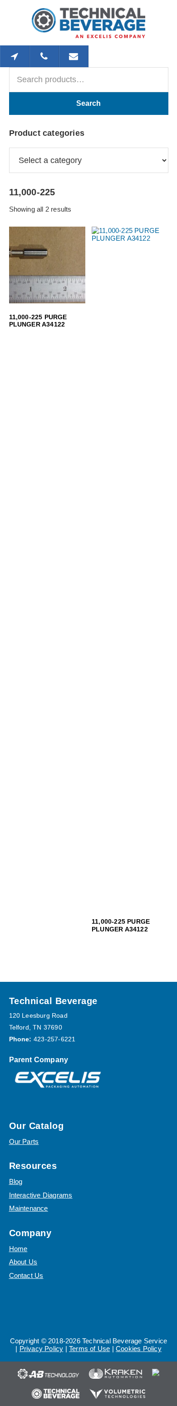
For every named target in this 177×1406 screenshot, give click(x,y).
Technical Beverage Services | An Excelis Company (88, 23)
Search (88, 103)
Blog (16, 1181)
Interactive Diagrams (41, 1195)
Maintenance (28, 1208)
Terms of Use (89, 1348)
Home (18, 1249)
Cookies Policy (139, 1348)
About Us (23, 1262)
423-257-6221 (54, 1039)
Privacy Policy (42, 1348)
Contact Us (26, 1275)
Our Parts (24, 1141)
